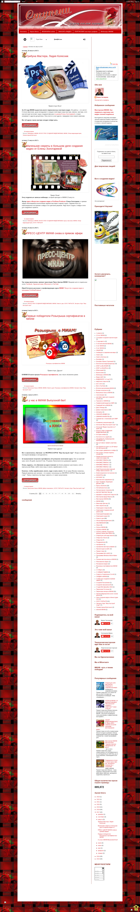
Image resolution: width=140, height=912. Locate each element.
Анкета (98, 355)
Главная (25, 46)
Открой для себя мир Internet (105, 535)
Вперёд (78, 493)
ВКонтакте (47, 284)
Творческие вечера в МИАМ (104, 591)
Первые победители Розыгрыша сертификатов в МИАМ (55, 317)
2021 (98, 802)
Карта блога (34, 31)
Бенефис (99, 359)
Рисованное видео (102, 564)
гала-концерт (100, 395)
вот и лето (99, 384)
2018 (98, 809)
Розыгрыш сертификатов (49, 374)
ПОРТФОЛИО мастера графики (86, 31)
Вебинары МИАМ (107, 31)
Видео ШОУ (100, 377)
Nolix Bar (115, 64)
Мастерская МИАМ (102, 499)
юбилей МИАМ (100, 609)
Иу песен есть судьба (103, 437)
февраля (101, 850)
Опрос (98, 525)
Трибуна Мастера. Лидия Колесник (47, 56)
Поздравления (100, 542)
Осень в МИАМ (100, 527)
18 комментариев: (29, 131)
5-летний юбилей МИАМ (103, 343)
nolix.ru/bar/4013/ (101, 79)
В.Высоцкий (100, 370)
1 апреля (99, 333)
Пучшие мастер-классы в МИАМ (106, 559)
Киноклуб (113, 28)
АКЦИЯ (98, 350)
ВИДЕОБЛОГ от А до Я (103, 379)
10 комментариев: (29, 386)
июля (100, 843)
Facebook (29, 284)
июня (100, 845)
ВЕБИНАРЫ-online (48, 31)
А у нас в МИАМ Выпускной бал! (46, 400)
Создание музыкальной (103, 585)
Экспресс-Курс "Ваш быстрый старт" (74, 488)
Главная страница (26, 28)
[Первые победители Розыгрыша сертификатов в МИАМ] (30, 381)
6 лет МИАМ (100, 346)
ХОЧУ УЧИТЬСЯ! (38, 222)
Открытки (99, 540)
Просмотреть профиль (102, 100)
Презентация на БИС (103, 549)
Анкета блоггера (101, 357)
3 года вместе (100, 341)
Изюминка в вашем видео (104, 422)
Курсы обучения (68, 220)
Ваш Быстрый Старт (72, 28)
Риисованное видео (102, 561)
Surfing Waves (115, 144)
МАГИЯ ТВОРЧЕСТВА (103, 492)
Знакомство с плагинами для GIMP (107, 418)
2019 (98, 807)
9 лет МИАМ (100, 348)
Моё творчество (101, 505)
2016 (98, 856)
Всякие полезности (102, 390)
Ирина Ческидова (102, 97)
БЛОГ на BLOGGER (102, 366)
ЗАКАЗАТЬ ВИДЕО (64, 31)
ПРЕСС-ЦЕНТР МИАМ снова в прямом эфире (54, 233)
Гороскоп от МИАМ (102, 401)
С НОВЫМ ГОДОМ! (102, 572)
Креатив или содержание (104, 479)
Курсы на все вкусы (90, 28)
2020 (98, 804)
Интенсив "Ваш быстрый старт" (106, 424)
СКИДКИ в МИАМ (101, 576)
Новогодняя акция (102, 516)
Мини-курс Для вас (102, 503)
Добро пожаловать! (48, 488)
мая (99, 848)
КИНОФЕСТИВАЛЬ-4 (102, 467)
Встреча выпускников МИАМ (105, 388)
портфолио (99, 544)
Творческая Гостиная (102, 589)
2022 (98, 799)
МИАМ (65, 133)
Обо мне (39, 28)
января (100, 853)
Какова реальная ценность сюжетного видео (104, 457)
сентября (101, 817)
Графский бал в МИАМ (103, 405)
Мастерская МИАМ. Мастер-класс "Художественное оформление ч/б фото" (111, 744)
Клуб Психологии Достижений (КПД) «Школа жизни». (105, 469)
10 (69, 493)
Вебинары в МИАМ (33, 133)
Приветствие (100, 551)
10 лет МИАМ (100, 335)
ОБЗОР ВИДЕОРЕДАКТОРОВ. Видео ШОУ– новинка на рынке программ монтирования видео (107, 724)
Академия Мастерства (54, 28)
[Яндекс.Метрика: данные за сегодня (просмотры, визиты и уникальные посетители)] (10, 902)
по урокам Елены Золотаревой (64, 114)
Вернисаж (103, 28)
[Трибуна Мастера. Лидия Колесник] (30, 127)
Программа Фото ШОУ (103, 553)
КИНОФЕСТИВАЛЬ (102, 460)
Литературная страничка (104, 490)
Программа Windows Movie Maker (106, 555)
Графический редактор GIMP (105, 403)
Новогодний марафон (103, 514)
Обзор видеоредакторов (74, 133)
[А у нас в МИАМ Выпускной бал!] (30, 482)
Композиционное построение (105, 473)
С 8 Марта (99, 570)
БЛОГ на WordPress (102, 368)
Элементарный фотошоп (30, 135)
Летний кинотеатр (102, 488)
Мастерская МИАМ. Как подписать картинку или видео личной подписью (104, 112)
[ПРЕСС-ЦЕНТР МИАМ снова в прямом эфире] (30, 297)
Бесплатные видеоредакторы (105, 363)
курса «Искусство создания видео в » (46, 201)
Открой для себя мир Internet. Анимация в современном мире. (111, 685)
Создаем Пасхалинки (103, 582)
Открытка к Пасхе (101, 538)
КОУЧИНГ (99, 477)
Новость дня (60, 303)
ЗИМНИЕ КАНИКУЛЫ (103, 416)
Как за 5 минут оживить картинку (106, 443)
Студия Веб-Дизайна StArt (104, 587)
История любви (101, 434)
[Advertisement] (105, 48)
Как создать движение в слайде (106, 450)
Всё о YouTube (100, 386)
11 (73, 493)
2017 (98, 812)
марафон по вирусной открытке (106, 494)
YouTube (55, 284)
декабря (101, 814)
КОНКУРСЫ (100, 475)
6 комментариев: (29, 486)
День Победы (100, 407)
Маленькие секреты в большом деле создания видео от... (107, 826)
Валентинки (100, 372)
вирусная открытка (102, 381)
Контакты (23, 31)
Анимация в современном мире (106, 352)
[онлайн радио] (58, 40)
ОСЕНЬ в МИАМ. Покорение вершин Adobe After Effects (105, 532)
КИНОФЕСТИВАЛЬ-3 (102, 464)
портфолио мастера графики (105, 546)
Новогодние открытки (103, 508)
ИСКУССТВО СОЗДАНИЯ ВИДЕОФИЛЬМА (51, 133)
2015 (98, 859)
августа (100, 819)
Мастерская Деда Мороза (104, 497)
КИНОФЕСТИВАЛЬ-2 (102, 462)
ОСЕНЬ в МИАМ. (101, 529)
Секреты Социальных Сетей (105, 574)
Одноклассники (38, 284)
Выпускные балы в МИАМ (35, 388)
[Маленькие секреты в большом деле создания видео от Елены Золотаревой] (30, 214)
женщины (99, 412)
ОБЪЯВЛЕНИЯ (101, 523)
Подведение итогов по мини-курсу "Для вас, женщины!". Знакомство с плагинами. (111, 763)
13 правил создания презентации (106, 337)
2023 (98, 797)
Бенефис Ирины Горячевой (104, 361)
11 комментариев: (29, 219)
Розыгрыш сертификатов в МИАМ (55, 363)
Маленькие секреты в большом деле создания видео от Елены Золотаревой (54, 147)
